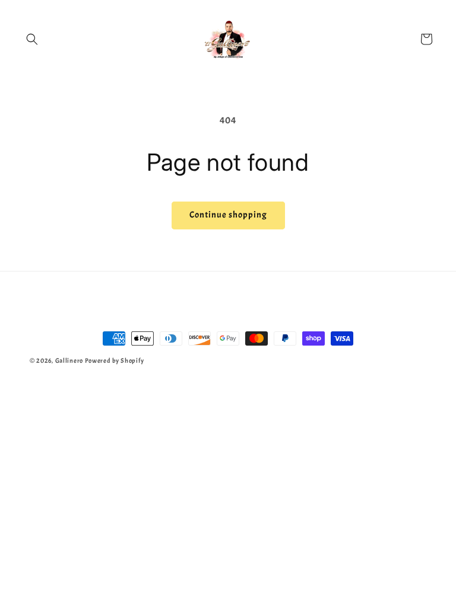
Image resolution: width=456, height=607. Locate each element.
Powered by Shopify (114, 360)
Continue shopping (228, 215)
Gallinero (69, 360)
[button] (32, 39)
